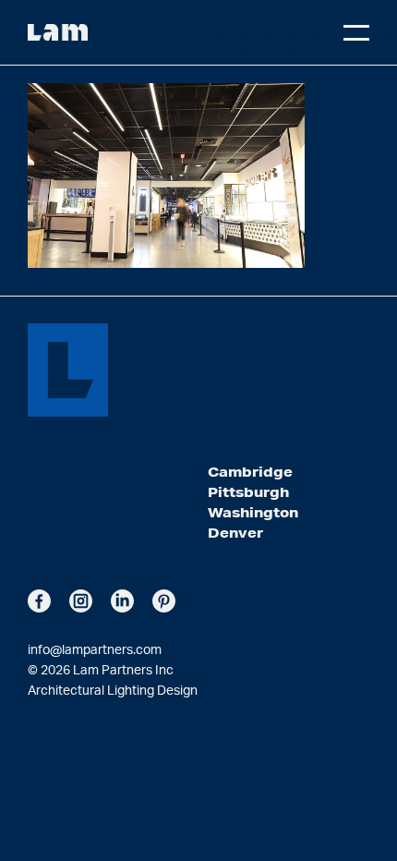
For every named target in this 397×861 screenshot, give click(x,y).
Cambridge (250, 472)
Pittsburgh (248, 492)
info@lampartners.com (95, 650)
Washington (253, 512)
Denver (235, 533)
